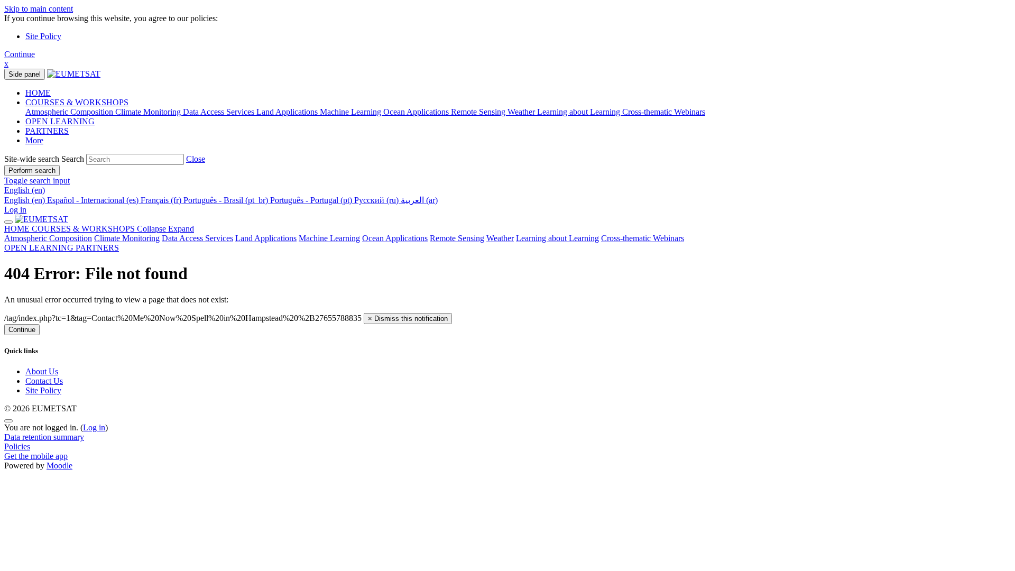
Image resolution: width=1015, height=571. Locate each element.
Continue (19, 54)
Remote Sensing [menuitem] (479, 111)
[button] (195, 158)
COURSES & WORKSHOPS (113, 228)
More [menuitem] (34, 140)
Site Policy (43, 36)
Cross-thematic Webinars (642, 238)
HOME (18, 228)
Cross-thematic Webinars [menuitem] (663, 111)
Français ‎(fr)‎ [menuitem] (162, 200)
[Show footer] (8, 420)
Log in (15, 209)
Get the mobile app (36, 456)
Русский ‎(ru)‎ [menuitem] (377, 200)
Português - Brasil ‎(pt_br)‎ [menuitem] (226, 200)
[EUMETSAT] (41, 219)
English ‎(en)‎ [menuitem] (25, 200)
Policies (17, 446)
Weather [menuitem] (522, 111)
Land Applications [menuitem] (288, 111)
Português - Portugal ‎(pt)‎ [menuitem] (312, 200)
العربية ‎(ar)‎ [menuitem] (419, 200)
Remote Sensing (457, 238)
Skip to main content (38, 8)
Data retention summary (44, 436)
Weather (500, 238)
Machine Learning (329, 238)
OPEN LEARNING (40, 247)
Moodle (59, 465)
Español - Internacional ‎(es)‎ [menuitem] (94, 200)
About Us (41, 371)
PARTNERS (97, 247)
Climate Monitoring (127, 238)
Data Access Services (197, 238)
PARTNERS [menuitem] (47, 130)
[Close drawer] (8, 222)
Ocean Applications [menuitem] (417, 111)
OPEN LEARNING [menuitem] (60, 121)
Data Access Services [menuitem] (219, 111)
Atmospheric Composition (48, 238)
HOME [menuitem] (38, 92)
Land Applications (266, 238)
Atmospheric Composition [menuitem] (70, 111)
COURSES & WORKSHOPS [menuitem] (76, 102)
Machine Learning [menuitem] (351, 111)
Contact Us (44, 380)
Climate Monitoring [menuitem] (149, 111)
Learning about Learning (557, 238)
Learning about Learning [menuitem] (579, 111)
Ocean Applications (395, 238)
